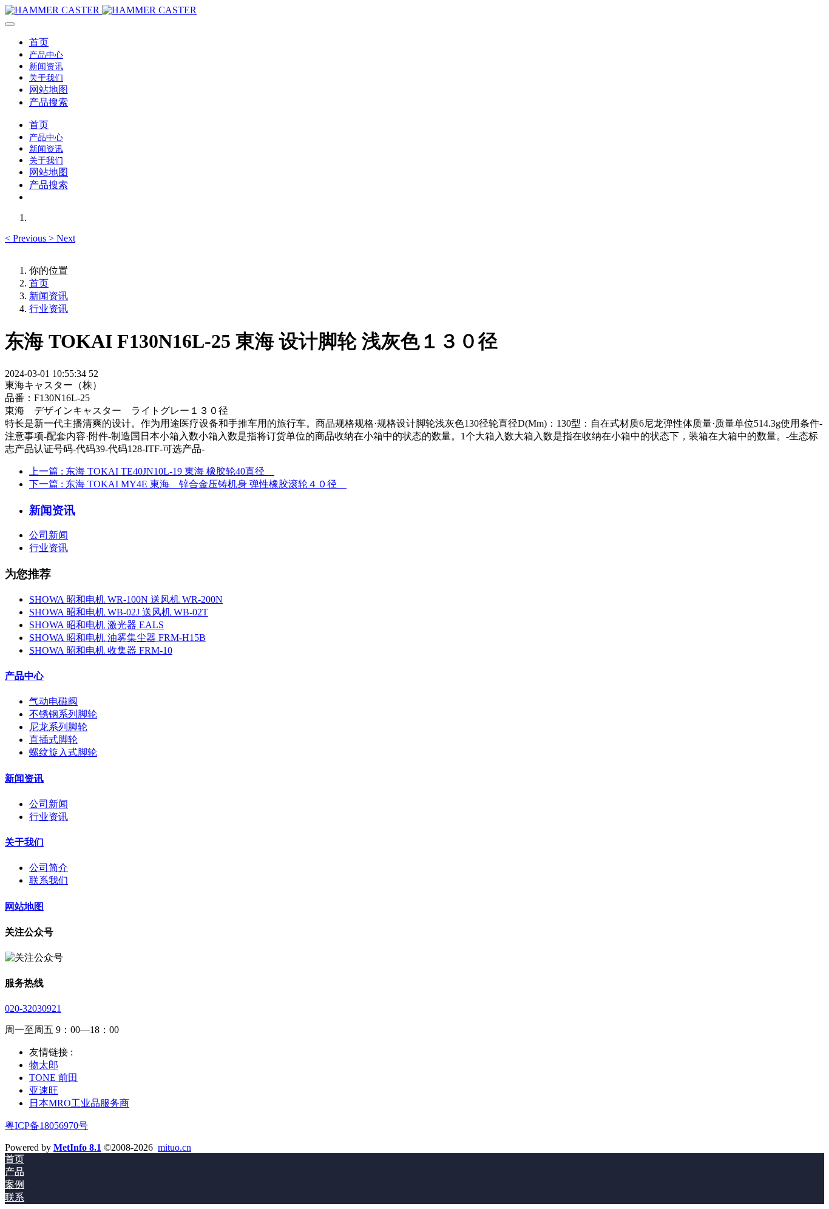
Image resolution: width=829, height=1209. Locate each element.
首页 (39, 42)
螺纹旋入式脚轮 (63, 752)
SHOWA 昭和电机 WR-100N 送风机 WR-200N (126, 599)
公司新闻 (48, 535)
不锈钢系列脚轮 (63, 714)
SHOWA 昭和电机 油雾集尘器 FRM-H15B (117, 637)
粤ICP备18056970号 (46, 1125)
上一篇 (151, 471)
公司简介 (48, 867)
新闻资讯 (48, 296)
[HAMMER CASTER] (414, 10)
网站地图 (24, 906)
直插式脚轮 (53, 739)
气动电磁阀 (53, 701)
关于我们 (24, 842)
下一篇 (188, 484)
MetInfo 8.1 (77, 1147)
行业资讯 (48, 308)
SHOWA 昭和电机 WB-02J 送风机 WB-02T (118, 612)
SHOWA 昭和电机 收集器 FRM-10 (100, 650)
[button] (27, 238)
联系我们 (48, 880)
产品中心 (24, 676)
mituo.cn (174, 1147)
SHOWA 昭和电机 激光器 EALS (96, 625)
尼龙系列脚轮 (58, 727)
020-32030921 (33, 1008)
